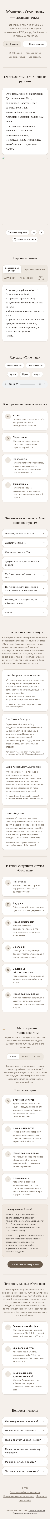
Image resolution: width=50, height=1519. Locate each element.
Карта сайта (25, 1500)
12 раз (25, 374)
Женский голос (35, 365)
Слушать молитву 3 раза (26, 1264)
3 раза (13, 374)
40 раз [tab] (37, 1056)
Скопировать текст (26, 239)
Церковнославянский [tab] (35, 269)
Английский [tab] (10, 278)
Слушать (13, 44)
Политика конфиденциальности (25, 1492)
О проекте (41, 1496)
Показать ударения (18, 232)
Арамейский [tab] (26, 278)
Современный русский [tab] (12, 269)
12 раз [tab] (25, 1056)
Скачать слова (36, 44)
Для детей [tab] (41, 277)
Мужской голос (14, 365)
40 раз (37, 374)
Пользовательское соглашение (18, 1496)
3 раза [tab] (13, 1056)
